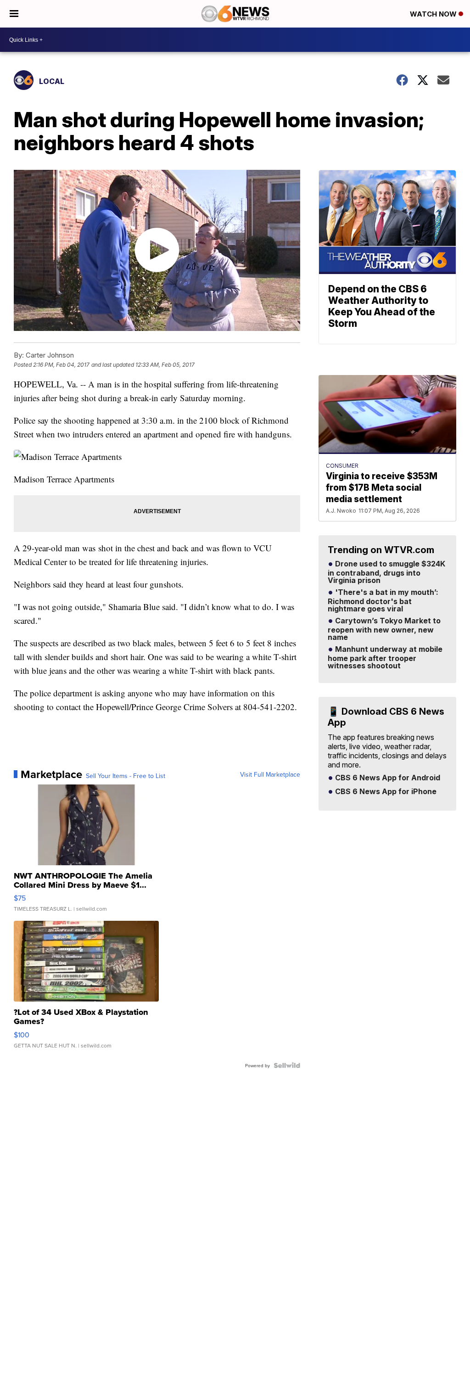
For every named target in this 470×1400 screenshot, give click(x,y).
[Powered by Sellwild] (287, 1065)
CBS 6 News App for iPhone (384, 792)
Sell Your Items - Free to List (125, 776)
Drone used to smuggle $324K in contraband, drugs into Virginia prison (386, 572)
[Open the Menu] (14, 14)
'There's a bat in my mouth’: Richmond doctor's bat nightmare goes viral (383, 600)
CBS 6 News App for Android (386, 778)
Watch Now (434, 14)
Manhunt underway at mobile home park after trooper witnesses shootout (385, 657)
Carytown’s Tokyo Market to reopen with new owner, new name (384, 629)
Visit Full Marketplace (270, 774)
